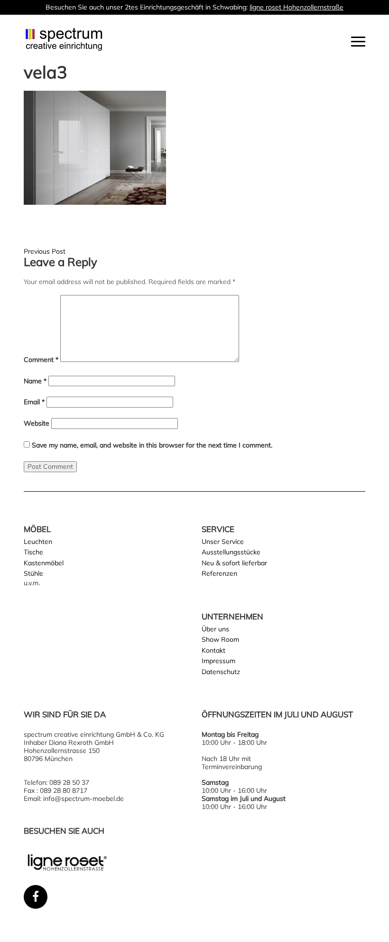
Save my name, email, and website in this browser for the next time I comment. (152, 445)
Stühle (33, 573)
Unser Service (223, 541)
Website (36, 423)
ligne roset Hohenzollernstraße (296, 7)
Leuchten (38, 541)
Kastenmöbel (44, 563)
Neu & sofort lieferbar (234, 563)
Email (34, 402)
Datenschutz (221, 671)
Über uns (215, 629)
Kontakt (213, 650)
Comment (41, 360)
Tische (33, 552)
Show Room (220, 639)
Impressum (218, 661)
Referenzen (219, 573)
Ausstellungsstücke (231, 552)
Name (35, 381)
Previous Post (44, 251)
